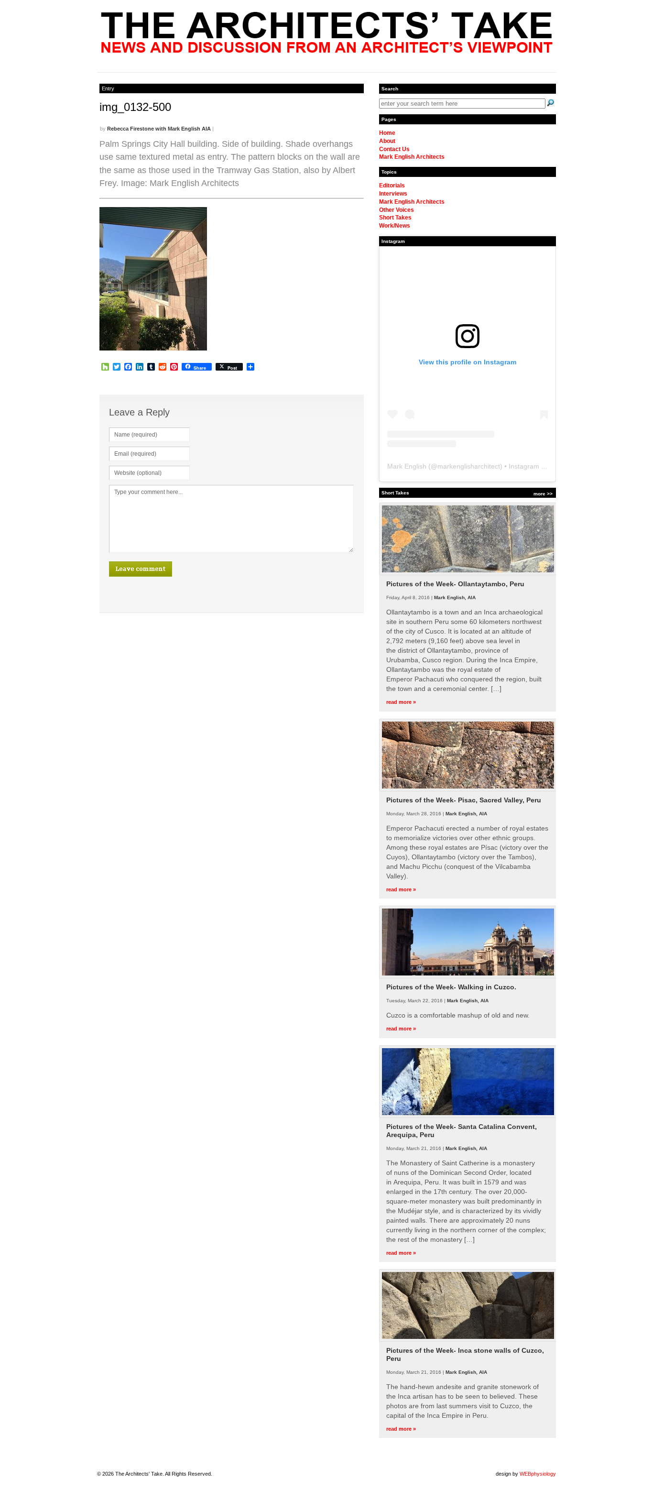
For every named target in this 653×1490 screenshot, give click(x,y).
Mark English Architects (412, 156)
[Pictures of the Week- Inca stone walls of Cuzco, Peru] (468, 1340)
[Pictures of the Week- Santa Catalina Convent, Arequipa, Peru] (468, 1116)
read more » (401, 702)
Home (387, 133)
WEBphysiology (538, 1474)
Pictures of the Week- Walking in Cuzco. (451, 987)
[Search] (551, 103)
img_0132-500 (135, 106)
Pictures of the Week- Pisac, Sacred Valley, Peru (463, 800)
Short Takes (395, 217)
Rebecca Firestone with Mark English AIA (159, 128)
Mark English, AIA (455, 597)
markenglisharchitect (468, 466)
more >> (543, 493)
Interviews (393, 193)
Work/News (394, 225)
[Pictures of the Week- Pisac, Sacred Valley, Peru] (468, 789)
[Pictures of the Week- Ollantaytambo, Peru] (468, 573)
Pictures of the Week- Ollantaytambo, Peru (455, 584)
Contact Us (394, 149)
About (387, 141)
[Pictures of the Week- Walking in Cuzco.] (468, 976)
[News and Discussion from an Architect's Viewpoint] (327, 50)
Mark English (406, 466)
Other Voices (396, 210)
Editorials (392, 185)
